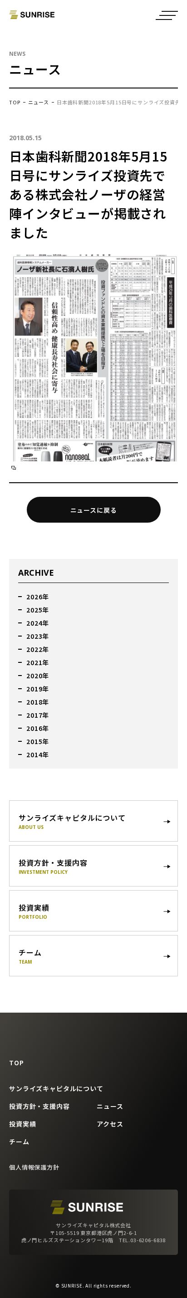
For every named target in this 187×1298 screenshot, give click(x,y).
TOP (16, 1062)
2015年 (37, 741)
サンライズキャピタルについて (56, 1088)
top (14, 102)
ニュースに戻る (93, 509)
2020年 (37, 675)
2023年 (37, 636)
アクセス (110, 1123)
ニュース (38, 102)
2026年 (37, 596)
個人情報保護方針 (34, 1167)
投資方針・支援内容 (39, 1106)
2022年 (37, 649)
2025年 (37, 609)
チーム (19, 1141)
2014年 (37, 754)
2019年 (37, 688)
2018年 (37, 701)
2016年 (37, 728)
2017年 (37, 715)
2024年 (37, 622)
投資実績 (22, 1123)
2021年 (37, 662)
